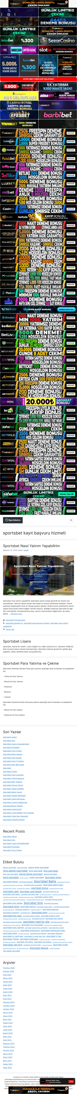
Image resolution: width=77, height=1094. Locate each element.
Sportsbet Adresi (10, 737)
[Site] (38, 133)
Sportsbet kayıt (39, 912)
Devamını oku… (17, 614)
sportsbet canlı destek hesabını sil (61, 894)
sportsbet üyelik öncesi (23, 948)
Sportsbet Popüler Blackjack (14, 796)
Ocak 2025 (7, 985)
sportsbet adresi (10, 882)
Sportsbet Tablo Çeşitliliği (13, 789)
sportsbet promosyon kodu (53, 930)
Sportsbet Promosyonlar (15, 620)
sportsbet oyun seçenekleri (32, 925)
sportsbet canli (11, 891)
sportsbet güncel (28, 907)
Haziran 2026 (8, 971)
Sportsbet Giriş (9, 741)
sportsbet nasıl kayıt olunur (60, 922)
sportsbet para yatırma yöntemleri (36, 928)
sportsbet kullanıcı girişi (50, 916)
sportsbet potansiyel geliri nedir (11, 931)
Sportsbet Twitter (11, 939)
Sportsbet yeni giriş (12, 944)
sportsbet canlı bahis (11, 894)
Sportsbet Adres (53, 877)
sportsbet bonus (39, 888)
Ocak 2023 (7, 1068)
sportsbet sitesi (10, 933)
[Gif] (38, 217)
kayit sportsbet (11, 877)
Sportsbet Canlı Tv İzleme (13, 761)
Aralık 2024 (7, 989)
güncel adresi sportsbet (31, 874)
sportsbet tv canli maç (13, 936)
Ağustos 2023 (8, 1044)
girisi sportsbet (35, 871)
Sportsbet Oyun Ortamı (12, 751)
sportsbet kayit (25, 913)
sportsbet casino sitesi (44, 897)
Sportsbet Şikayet (39, 948)
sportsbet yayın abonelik (9, 942)
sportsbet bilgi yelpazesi (23, 888)
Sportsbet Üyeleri (10, 772)
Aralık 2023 (7, 1030)
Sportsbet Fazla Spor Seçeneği (15, 816)
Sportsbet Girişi (11, 906)
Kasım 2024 (8, 992)
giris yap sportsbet (10, 874)
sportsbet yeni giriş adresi (32, 945)
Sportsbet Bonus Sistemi (13, 806)
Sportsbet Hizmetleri (11, 747)
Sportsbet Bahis (45, 881)
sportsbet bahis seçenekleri (33, 885)
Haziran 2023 (8, 1050)
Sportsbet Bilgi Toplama (12, 782)
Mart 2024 (7, 1019)
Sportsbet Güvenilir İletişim (14, 820)
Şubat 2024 (8, 1023)
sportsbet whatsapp (29, 939)
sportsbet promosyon (30, 930)
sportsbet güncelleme (8, 909)
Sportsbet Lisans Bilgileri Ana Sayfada (18, 813)
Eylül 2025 (7, 975)
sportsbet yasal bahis (44, 939)
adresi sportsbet (9, 868)
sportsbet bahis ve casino (9, 888)
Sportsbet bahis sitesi (53, 885)
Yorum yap (10, 629)
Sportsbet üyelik (60, 945)
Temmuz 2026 (9, 968)
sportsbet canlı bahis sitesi (30, 894)
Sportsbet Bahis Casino (12, 792)
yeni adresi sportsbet (11, 951)
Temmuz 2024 (9, 1006)
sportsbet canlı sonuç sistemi (26, 897)
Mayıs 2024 (7, 1013)
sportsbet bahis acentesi (63, 882)
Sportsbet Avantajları (26, 882)
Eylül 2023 (7, 1040)
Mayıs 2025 (7, 978)
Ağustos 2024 (8, 1002)
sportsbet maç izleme (54, 919)
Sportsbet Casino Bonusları (14, 799)
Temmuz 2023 (9, 1047)
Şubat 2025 (7, 982)
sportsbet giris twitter (13, 903)
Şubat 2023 (8, 1064)
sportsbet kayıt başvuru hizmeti (36, 623)
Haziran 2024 (8, 1009)
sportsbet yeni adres (25, 942)
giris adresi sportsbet (15, 870)
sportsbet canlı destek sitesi (10, 897)
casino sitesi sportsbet (38, 867)
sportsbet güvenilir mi (22, 909)
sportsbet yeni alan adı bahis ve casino (62, 942)
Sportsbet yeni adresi (42, 942)
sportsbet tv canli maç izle (34, 936)
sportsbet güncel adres (44, 907)
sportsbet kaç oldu (12, 915)
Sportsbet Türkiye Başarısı (13, 778)
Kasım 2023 (8, 1033)
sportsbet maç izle (38, 918)
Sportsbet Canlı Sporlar (12, 758)
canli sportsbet (22, 867)
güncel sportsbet (50, 874)
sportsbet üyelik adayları (9, 948)
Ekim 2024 (7, 995)
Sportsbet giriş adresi (51, 903)
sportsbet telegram (55, 933)
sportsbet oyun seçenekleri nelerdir (53, 925)
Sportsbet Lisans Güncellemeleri (16, 744)
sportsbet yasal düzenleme (58, 939)
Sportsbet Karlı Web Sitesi (13, 765)
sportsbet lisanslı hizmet (24, 918)
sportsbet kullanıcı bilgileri (31, 916)
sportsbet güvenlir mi (14, 623)
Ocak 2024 (7, 1026)
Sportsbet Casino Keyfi (12, 809)
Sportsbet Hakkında (50, 909)
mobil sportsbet (37, 877)
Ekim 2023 (7, 1037)
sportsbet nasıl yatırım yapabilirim (12, 925)
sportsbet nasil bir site (36, 921)
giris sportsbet (50, 871)
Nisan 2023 (7, 1057)
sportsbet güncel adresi (61, 907)
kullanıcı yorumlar (24, 877)
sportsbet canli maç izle (51, 891)
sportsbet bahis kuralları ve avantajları (13, 885)
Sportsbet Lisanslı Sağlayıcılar (15, 802)
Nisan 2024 (7, 1016)
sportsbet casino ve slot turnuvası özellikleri (14, 899)
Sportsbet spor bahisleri (38, 933)
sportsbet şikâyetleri (54, 948)
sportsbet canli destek (31, 891)
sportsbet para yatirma (13, 927)
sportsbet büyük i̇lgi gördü (56, 888)
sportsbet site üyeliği (23, 933)
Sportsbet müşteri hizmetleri (12, 922)
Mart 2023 (7, 1061)
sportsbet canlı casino (45, 894)
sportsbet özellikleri (47, 945)
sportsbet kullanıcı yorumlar (10, 918)
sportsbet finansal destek (53, 899)
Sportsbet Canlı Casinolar (13, 775)
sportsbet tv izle (53, 936)
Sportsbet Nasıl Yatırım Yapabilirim (31, 546)
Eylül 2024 (7, 999)
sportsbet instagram (11, 913)
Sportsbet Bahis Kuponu (12, 754)
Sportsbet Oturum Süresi (13, 785)
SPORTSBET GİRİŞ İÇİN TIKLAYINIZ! (38, 79)
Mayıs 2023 (7, 1054)
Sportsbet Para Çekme (56, 928)
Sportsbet (7, 768)
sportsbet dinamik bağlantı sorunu (35, 899)
